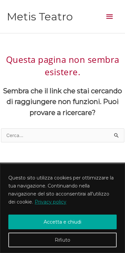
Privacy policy (50, 202)
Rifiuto (62, 240)
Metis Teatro (40, 16)
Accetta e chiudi (62, 222)
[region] (62, 208)
